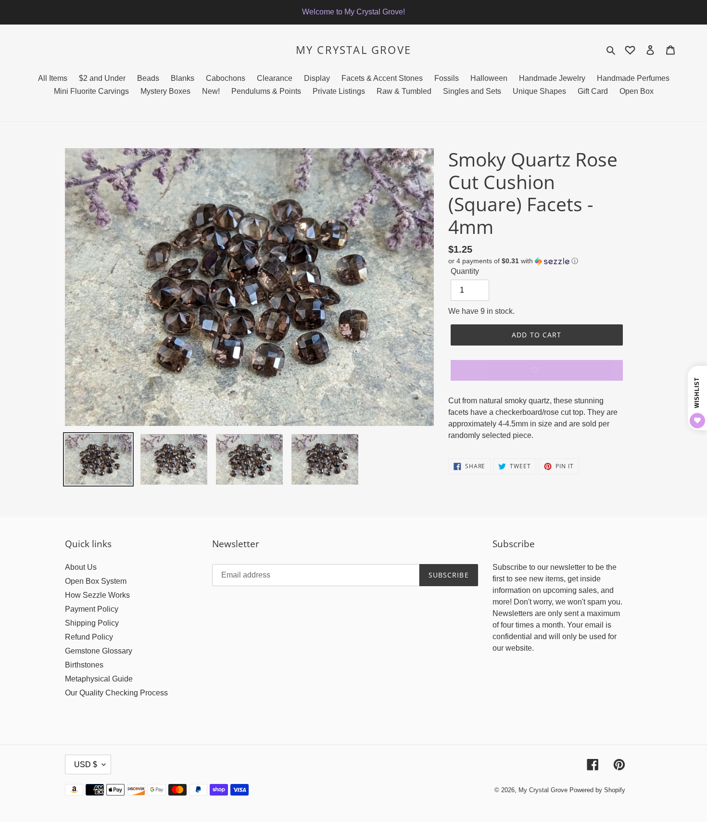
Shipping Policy (92, 623)
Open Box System (95, 581)
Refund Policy (89, 637)
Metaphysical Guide (99, 679)
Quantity (465, 271)
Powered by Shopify (597, 790)
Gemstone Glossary (98, 651)
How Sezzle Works (97, 595)
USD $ (85, 764)
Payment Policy (91, 609)
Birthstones (84, 665)
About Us (81, 567)
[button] (513, 261)
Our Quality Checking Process (116, 693)
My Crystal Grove (353, 49)
